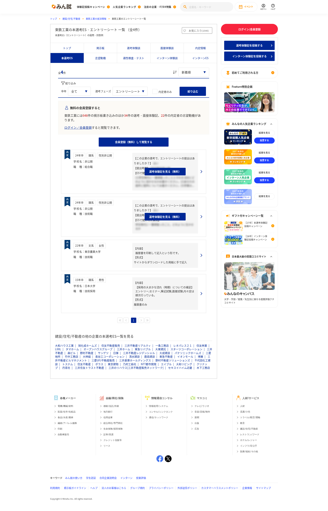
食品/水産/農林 (65, 417)
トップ (53, 18)
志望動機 (100, 58)
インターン (126, 478)
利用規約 (55, 488)
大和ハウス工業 (64, 345)
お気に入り (199, 30)
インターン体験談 (167, 58)
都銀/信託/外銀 (111, 406)
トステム (67, 364)
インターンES (200, 58)
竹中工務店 (71, 356)
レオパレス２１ (182, 345)
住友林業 (201, 345)
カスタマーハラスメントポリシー (219, 488)
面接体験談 (167, 48)
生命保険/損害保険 (113, 428)
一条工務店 (162, 345)
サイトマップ (263, 488)
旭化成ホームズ (87, 345)
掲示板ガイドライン (75, 488)
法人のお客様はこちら (114, 488)
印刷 (60, 428)
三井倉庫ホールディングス (135, 360)
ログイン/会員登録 (249, 29)
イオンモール (185, 356)
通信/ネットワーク (158, 417)
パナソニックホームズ (188, 353)
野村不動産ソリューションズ (172, 360)
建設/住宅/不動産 (71, 18)
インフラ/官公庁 (248, 446)
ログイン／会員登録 (78, 127)
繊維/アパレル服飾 (67, 423)
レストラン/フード (249, 434)
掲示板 (100, 48)
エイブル (166, 364)
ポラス (99, 364)
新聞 (197, 417)
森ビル (72, 353)
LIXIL (58, 349)
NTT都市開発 (148, 364)
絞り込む (193, 91)
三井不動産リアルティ (138, 345)
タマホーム (72, 349)
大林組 (87, 356)
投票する (264, 140)
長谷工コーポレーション (110, 356)
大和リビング (184, 364)
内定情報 (200, 48)
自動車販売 (63, 434)
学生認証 (91, 478)
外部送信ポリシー (187, 488)
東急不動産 (166, 356)
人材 (242, 406)
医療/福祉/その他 (249, 451)
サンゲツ (103, 353)
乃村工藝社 (129, 364)
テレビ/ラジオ (202, 406)
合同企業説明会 (108, 478)
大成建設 (164, 353)
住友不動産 (84, 364)
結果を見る (264, 133)
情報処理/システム (158, 406)
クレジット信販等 (112, 440)
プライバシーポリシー (161, 488)
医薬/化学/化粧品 (67, 411)
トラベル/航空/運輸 (250, 417)
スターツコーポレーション (186, 349)
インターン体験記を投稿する (249, 56)
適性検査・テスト (133, 58)
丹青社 (66, 368)
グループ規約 (137, 488)
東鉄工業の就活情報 (96, 18)
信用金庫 (108, 417)
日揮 (115, 353)
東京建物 (113, 364)
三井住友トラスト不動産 (89, 368)
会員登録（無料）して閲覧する (133, 142)
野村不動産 (86, 353)
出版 (197, 423)
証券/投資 (108, 434)
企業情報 (247, 488)
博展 (200, 356)
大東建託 (160, 349)
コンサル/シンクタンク (161, 411)
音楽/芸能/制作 (202, 411)
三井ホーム (123, 349)
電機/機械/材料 (65, 406)
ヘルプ (94, 488)
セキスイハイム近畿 (180, 368)
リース (106, 446)
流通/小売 (245, 411)
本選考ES (67, 58)
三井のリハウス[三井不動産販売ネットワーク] (136, 368)
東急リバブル (143, 349)
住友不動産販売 (110, 345)
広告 (197, 428)
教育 (242, 423)
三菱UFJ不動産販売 (103, 360)
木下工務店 (203, 368)
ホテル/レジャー (248, 440)
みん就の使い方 (73, 478)
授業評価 (141, 478)
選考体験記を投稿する (249, 45)
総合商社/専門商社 (113, 423)
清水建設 (134, 356)
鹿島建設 (149, 356)
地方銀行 (108, 411)
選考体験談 (133, 48)
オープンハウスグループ (98, 349)
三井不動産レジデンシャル (139, 353)
